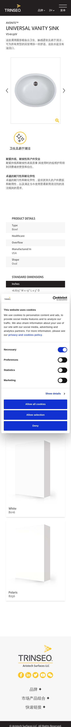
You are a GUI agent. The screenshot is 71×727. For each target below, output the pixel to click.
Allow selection (35, 415)
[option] (35, 91)
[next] (64, 91)
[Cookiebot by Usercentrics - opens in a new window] (52, 298)
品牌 (35, 689)
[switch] (62, 360)
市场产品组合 (35, 698)
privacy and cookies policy (25, 335)
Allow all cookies (35, 404)
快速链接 (35, 707)
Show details (53, 393)
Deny (35, 425)
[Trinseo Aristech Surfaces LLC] (11, 8)
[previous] (7, 90)
